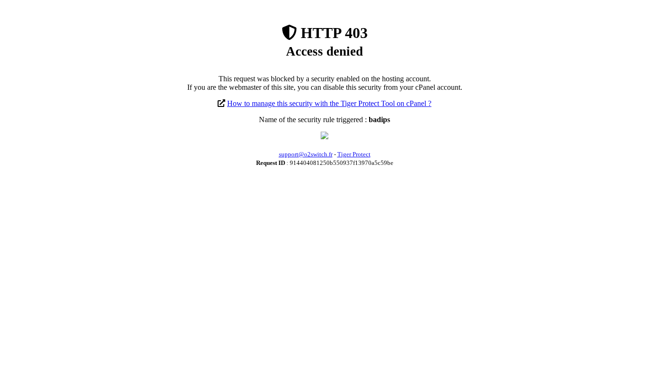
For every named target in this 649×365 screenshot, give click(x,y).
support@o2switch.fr (306, 154)
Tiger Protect (354, 154)
